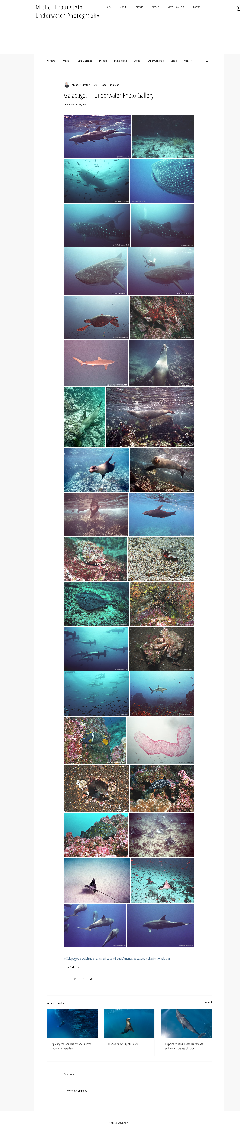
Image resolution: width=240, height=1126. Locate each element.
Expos (137, 60)
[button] (207, 60)
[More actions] (192, 85)
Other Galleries (155, 60)
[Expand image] (97, 136)
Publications (120, 60)
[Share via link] (91, 979)
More (187, 60)
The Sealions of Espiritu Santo (123, 1044)
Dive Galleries (85, 60)
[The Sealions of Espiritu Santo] (129, 1023)
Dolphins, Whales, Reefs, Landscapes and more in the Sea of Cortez (184, 1046)
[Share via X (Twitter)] (74, 979)
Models (103, 60)
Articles (67, 60)
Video (174, 60)
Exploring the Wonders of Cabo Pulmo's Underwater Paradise (71, 1046)
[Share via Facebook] (65, 979)
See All (208, 1002)
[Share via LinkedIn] (83, 979)
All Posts (51, 60)
